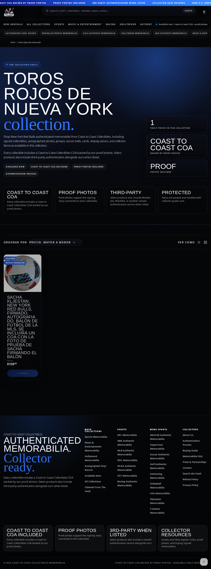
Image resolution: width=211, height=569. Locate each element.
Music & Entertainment (85, 24)
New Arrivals (13, 24)
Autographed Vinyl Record (21, 33)
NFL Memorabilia (127, 435)
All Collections (38, 24)
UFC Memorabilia (127, 475)
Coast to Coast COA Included (49, 166)
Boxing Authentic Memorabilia (59, 33)
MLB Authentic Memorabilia (171, 33)
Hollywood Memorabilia (135, 33)
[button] (204, 12)
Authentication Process (21, 173)
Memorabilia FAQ (192, 456)
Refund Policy (190, 479)
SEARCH (188, 11)
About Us (188, 435)
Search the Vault (192, 473)
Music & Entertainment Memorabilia (93, 446)
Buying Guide (190, 450)
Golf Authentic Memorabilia (99, 33)
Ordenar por (15, 242)
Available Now (15, 166)
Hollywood (128, 24)
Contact (187, 467)
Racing (111, 24)
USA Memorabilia (160, 493)
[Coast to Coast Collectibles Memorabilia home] (21, 12)
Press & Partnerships (194, 462)
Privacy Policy (190, 485)
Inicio (13, 42)
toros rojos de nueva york (29, 42)
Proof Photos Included (89, 166)
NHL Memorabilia (127, 460)
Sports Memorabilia (96, 436)
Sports (59, 24)
